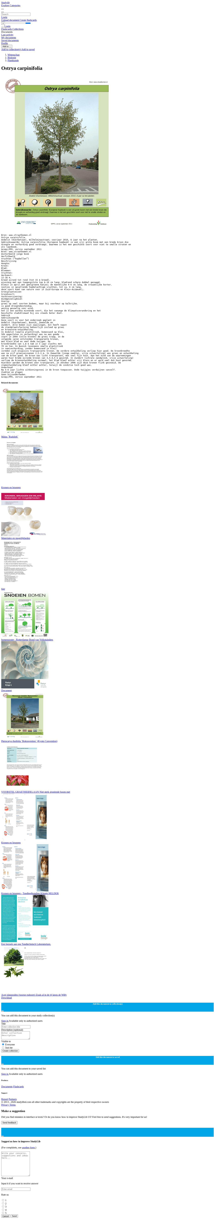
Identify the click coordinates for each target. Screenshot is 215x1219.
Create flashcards (28, 20)
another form (28, 1147)
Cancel (6, 1216)
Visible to (6, 1041)
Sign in (5, 1021)
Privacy (5, 1104)
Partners (13, 1099)
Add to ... (7, 46)
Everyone (10, 1044)
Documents (7, 1086)
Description (12, 1029)
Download (6, 997)
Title (3, 1023)
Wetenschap (14, 54)
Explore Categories (10, 5)
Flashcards (6, 29)
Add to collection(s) (11, 49)
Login (4, 17)
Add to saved (28, 49)
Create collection (10, 1051)
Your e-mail (7, 1178)
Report (4, 1099)
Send (14, 1216)
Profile (4, 43)
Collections (18, 29)
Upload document (10, 20)
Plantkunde (13, 60)
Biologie (12, 57)
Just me (9, 1047)
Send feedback (9, 1122)
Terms (12, 1104)
